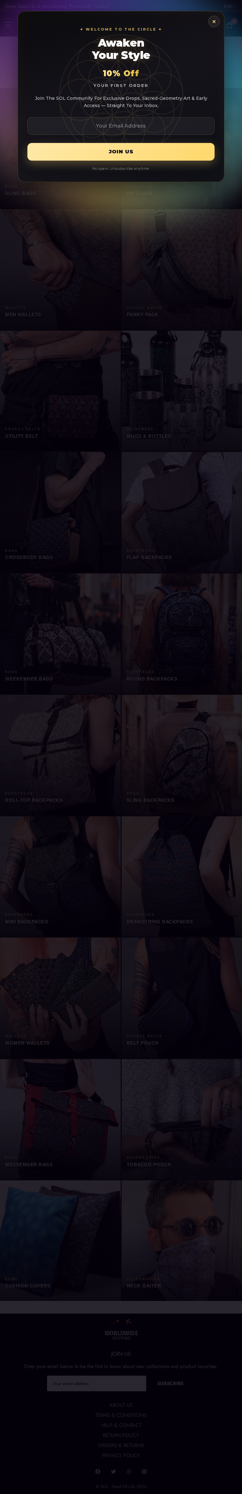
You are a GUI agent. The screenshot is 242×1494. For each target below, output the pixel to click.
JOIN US (121, 152)
